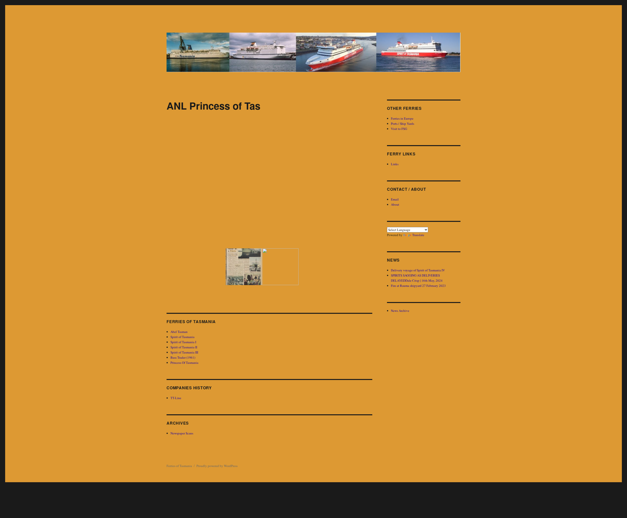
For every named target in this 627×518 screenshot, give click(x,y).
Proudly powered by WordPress (217, 466)
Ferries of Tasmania (179, 466)
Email (395, 199)
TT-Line (175, 398)
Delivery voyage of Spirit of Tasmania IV (418, 270)
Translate (418, 235)
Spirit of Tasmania (182, 337)
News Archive (400, 310)
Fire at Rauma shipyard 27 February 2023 (418, 285)
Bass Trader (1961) (182, 357)
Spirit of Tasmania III (184, 352)
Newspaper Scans (181, 433)
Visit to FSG (399, 128)
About (395, 204)
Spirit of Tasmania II (183, 347)
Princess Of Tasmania (184, 362)
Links (394, 164)
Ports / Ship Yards (402, 123)
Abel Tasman (179, 331)
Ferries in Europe (402, 118)
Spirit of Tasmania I (183, 342)
